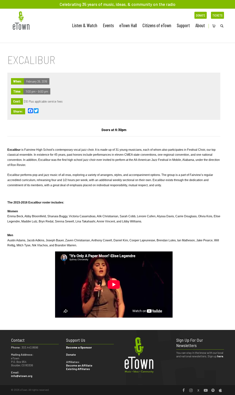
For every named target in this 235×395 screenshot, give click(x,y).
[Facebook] (183, 390)
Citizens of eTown (156, 25)
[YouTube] (205, 390)
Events (108, 25)
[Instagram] (191, 390)
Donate (200, 15)
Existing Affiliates (78, 369)
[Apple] (220, 390)
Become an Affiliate (79, 365)
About (200, 25)
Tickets (217, 15)
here (220, 356)
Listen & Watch (84, 25)
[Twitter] (198, 390)
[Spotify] (213, 390)
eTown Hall (128, 25)
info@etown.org (21, 376)
